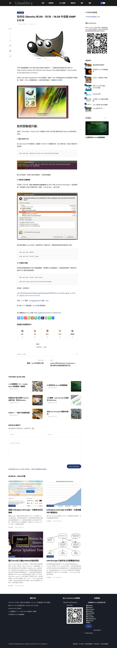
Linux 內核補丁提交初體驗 (100, 105)
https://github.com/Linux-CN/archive (47, 313)
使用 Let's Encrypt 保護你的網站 (57, 413)
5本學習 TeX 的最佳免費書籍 (100, 100)
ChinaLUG (96, 644)
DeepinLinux (92, 619)
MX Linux (90, 620)
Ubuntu (90, 607)
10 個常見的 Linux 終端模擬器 (57, 385)
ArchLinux (91, 609)
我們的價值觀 (88, 644)
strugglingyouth (35, 301)
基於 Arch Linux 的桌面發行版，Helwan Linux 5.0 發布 (23, 605)
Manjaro (90, 611)
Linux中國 (20, 12)
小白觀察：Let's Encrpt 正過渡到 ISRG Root (58, 399)
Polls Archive (89, 633)
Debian (90, 605)
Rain (39, 58)
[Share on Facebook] (10, 41)
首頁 (43, 3)
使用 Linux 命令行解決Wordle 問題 (99, 87)
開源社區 (73, 3)
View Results (97, 630)
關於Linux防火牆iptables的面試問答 (23, 560)
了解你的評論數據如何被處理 (38, 469)
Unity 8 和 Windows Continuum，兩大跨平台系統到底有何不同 (63, 364)
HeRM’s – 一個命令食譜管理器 (19, 413)
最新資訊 (51, 3)
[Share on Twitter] (10, 46)
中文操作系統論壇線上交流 (92, 17)
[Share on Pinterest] (10, 51)
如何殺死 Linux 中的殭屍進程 (100, 70)
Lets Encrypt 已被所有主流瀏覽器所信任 (63, 560)
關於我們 (75, 644)
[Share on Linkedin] (10, 56)
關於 (82, 3)
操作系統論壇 (104, 644)
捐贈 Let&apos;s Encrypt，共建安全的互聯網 (25, 511)
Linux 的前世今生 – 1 (98, 108)
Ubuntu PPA (35, 131)
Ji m (22, 301)
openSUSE (91, 613)
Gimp (19, 354)
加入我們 (81, 644)
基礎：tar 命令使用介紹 (35, 363)
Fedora (90, 615)
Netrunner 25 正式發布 (14, 608)
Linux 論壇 (62, 3)
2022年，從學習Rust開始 (100, 78)
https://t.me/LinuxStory (70, 602)
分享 (25, 354)
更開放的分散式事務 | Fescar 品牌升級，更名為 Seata (18, 399)
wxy (47, 301)
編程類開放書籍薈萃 (98, 65)
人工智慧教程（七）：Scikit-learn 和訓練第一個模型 (18, 385)
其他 (89, 622)
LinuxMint (91, 617)
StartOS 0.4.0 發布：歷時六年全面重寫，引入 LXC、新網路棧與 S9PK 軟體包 (29, 602)
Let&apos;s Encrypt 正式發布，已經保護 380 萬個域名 (64, 511)
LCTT (23, 306)
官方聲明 (59, 80)
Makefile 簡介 (97, 94)
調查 (90, 3)
